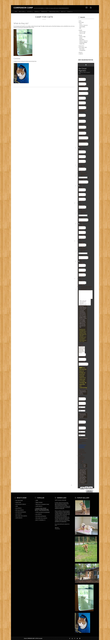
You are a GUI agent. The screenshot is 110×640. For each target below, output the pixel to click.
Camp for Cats (82, 33)
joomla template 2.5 (86, 499)
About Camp (21, 11)
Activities (29, 11)
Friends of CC (44, 11)
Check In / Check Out (83, 25)
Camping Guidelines (83, 42)
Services (36, 11)
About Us (63, 11)
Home (16, 11)
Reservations (81, 39)
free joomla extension (79, 499)
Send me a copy (83, 485)
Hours (80, 23)
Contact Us (69, 11)
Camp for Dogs (82, 31)
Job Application (82, 50)
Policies (80, 38)
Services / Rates (82, 36)
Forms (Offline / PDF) (53, 11)
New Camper (81, 48)
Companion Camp (23, 8)
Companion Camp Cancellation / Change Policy (82, 446)
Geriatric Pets (81, 43)
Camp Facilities (82, 26)
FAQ (80, 28)
